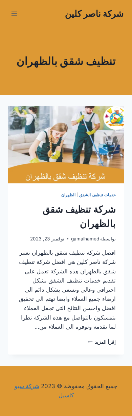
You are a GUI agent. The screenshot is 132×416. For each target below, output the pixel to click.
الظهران (68, 194)
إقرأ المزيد (102, 342)
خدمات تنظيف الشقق (97, 194)
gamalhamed (85, 238)
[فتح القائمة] (14, 13)
